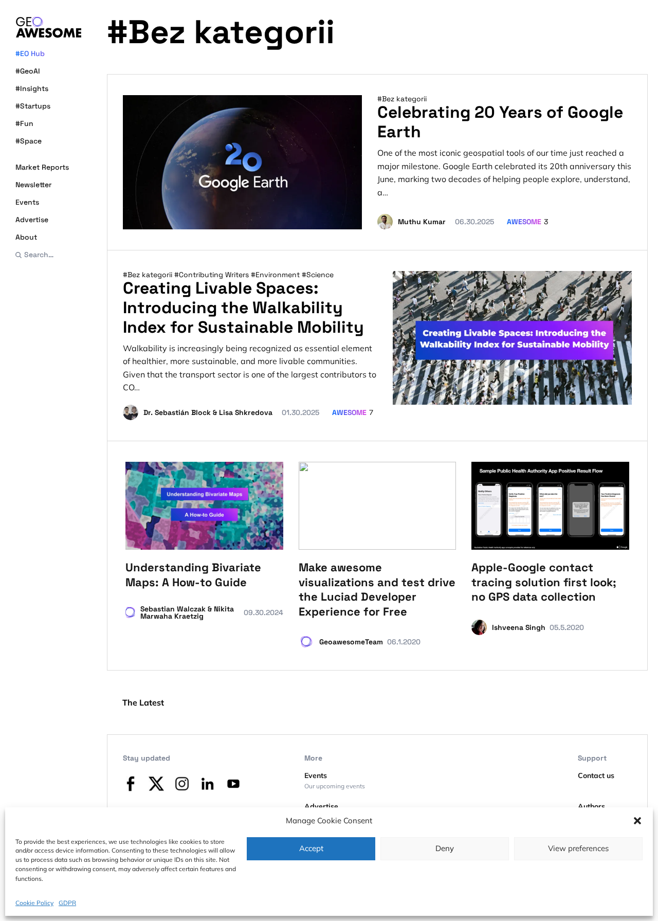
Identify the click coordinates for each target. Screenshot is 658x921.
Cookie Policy (34, 903)
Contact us (596, 775)
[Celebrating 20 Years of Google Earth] (242, 162)
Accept (311, 848)
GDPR (67, 903)
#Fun (24, 123)
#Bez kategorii (402, 98)
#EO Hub (30, 53)
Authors (591, 806)
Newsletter (33, 184)
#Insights (31, 88)
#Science (318, 274)
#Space (28, 141)
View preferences (578, 848)
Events (27, 202)
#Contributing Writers (212, 274)
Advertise (31, 219)
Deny (444, 848)
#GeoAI (27, 71)
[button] (637, 821)
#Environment (276, 274)
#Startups (32, 106)
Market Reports (42, 167)
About (26, 237)
